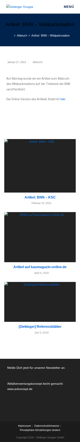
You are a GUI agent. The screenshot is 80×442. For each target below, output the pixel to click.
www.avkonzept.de (19, 389)
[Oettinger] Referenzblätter (40, 326)
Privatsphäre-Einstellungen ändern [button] (40, 430)
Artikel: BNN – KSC (40, 197)
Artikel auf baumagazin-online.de (40, 267)
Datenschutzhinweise (46, 425)
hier (62, 99)
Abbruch (37, 62)
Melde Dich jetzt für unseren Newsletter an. (36, 367)
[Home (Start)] (11, 35)
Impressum (24, 425)
